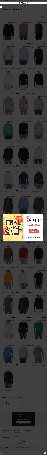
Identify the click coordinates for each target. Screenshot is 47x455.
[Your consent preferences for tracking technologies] (1, 453)
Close (43, 214)
